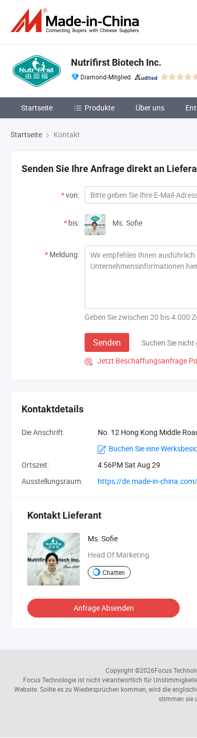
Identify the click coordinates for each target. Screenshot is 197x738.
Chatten (113, 572)
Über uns (150, 108)
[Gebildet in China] (77, 20)
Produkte (100, 108)
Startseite (37, 108)
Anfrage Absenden (104, 608)
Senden (107, 342)
